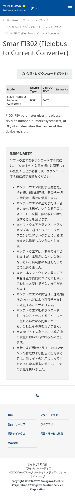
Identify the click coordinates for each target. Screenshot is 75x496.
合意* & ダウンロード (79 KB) (46, 74)
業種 (10, 415)
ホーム (26, 20)
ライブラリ (41, 20)
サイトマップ (37, 476)
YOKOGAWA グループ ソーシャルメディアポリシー (37, 472)
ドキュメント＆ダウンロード (23, 26)
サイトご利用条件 (38, 464)
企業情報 (13, 443)
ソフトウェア (53, 26)
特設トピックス (16, 433)
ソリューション (49, 415)
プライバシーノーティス (37, 468)
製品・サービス (16, 424)
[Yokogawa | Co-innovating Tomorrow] (15, 7)
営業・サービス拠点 (51, 433)
